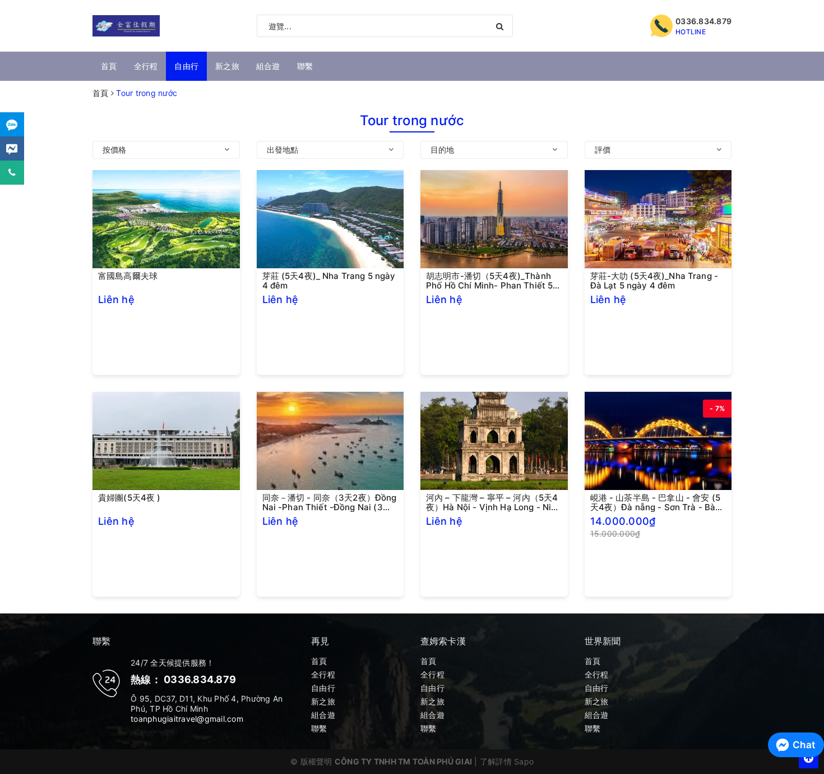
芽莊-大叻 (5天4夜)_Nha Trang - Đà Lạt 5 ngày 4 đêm (654, 280)
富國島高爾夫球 (128, 276)
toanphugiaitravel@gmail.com (187, 718)
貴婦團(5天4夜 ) (129, 498)
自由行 (186, 66)
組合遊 (268, 66)
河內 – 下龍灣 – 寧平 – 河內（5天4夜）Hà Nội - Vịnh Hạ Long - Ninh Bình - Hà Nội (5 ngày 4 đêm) (494, 502)
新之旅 (227, 66)
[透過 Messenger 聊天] (12, 148)
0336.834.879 (703, 21)
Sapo (524, 761)
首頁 (109, 66)
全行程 (146, 66)
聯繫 (305, 66)
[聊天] (12, 124)
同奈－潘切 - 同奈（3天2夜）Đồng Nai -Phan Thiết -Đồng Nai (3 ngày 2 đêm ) (329, 502)
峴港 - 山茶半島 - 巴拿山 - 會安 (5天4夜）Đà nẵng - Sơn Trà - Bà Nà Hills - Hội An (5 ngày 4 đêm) (656, 502)
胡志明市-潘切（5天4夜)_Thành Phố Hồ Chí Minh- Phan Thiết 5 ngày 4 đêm (489, 280)
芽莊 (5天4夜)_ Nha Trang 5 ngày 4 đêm (329, 280)
